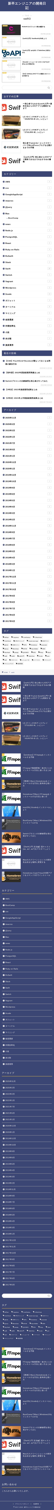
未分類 (27, 339)
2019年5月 (27, 500)
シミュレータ (25, 660)
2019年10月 (27, 481)
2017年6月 (27, 615)
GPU (25, 645)
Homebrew (34, 645)
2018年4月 (27, 558)
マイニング (27, 313)
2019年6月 (27, 494)
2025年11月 (27, 418)
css (27, 188)
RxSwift (27, 256)
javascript (44, 645)
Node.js (27, 230)
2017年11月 (27, 583)
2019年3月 (27, 513)
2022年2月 (27, 430)
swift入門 (21, 656)
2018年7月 (27, 538)
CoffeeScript (38, 637)
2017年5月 (27, 621)
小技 (27, 332)
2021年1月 (27, 456)
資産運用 (27, 345)
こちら (5, 1491)
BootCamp (29, 218)
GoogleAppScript (27, 194)
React (27, 243)
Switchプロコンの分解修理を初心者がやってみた (26, 381)
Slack (27, 262)
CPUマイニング (19, 641)
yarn (48, 656)
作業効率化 (27, 326)
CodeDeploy (26, 637)
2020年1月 (27, 469)
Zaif (6, 660)
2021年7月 (27, 443)
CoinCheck (8, 641)
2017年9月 (27, 596)
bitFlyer (7, 637)
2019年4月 (27, 507)
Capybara (16, 637)
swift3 (13, 656)
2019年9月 (27, 488)
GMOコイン (16, 645)
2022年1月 (27, 437)
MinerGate (16, 649)
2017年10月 (27, 589)
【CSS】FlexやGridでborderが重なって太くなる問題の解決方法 (27, 362)
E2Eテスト (45, 641)
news (27, 224)
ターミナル (27, 307)
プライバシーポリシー (22, 1504)
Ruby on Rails (27, 250)
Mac (27, 213)
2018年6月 (27, 545)
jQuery (27, 207)
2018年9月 (27, 532)
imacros (27, 201)
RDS (34, 652)
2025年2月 (27, 424)
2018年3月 (27, 564)
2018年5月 (27, 551)
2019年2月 (27, 519)
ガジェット (27, 300)
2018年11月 (27, 526)
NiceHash (7, 652)
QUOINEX (26, 652)
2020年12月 (27, 462)
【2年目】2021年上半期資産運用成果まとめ (24, 398)
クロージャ (14, 660)
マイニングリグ (9, 663)
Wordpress (27, 288)
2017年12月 (27, 577)
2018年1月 (27, 570)
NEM (43, 649)
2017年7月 (27, 608)
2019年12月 (27, 475)
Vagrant (27, 281)
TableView (31, 656)
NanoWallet (34, 649)
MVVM (25, 649)
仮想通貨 (27, 320)
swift (6, 656)
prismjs (16, 652)
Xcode (27, 294)
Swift (27, 269)
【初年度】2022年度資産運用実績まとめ (22, 373)
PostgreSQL (27, 237)
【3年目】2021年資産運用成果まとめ (21, 390)
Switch (27, 275)
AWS (27, 182)
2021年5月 (27, 449)
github (6, 645)
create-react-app (33, 641)
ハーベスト (37, 660)
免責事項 (36, 1504)
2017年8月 (27, 602)
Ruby (41, 652)
